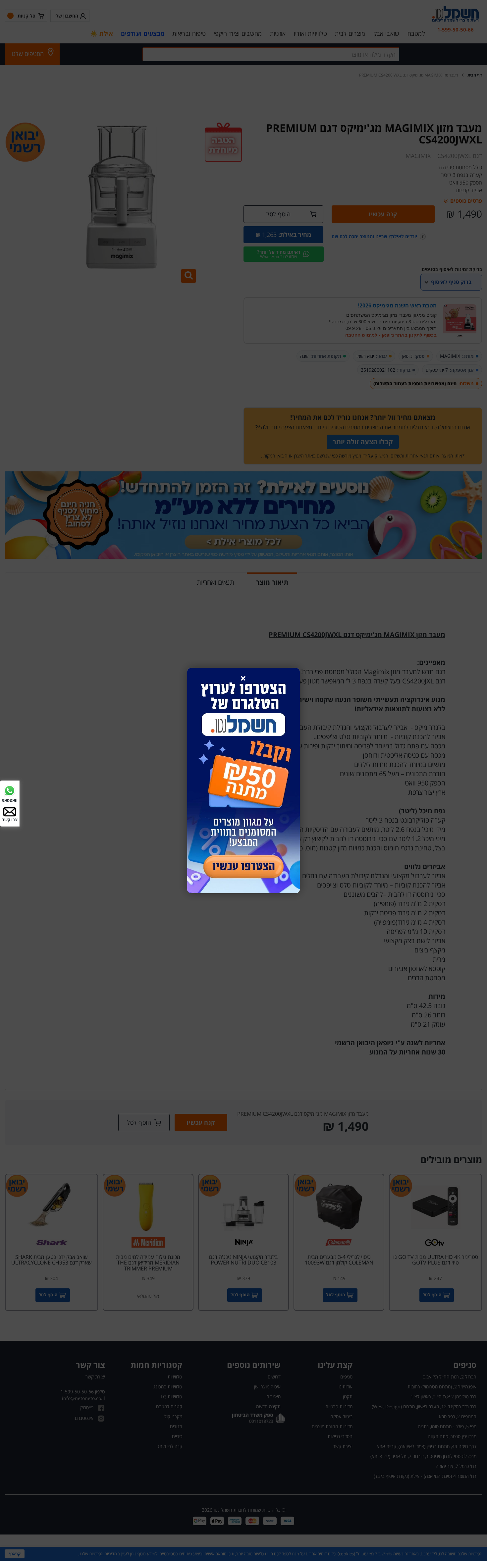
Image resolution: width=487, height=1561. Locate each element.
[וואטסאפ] (9, 790)
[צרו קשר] (9, 811)
